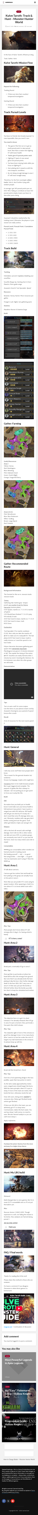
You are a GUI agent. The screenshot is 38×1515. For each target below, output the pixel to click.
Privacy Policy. (15, 1492)
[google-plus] (17, 1501)
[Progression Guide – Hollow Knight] (19, 1428)
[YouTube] (13, 1501)
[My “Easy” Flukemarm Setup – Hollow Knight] (19, 1397)
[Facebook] (4, 1501)
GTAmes (7, 1377)
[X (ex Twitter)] (8, 1501)
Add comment (20, 26)
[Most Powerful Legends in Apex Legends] (19, 1366)
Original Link (8, 1327)
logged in (16, 1341)
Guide (18, 11)
